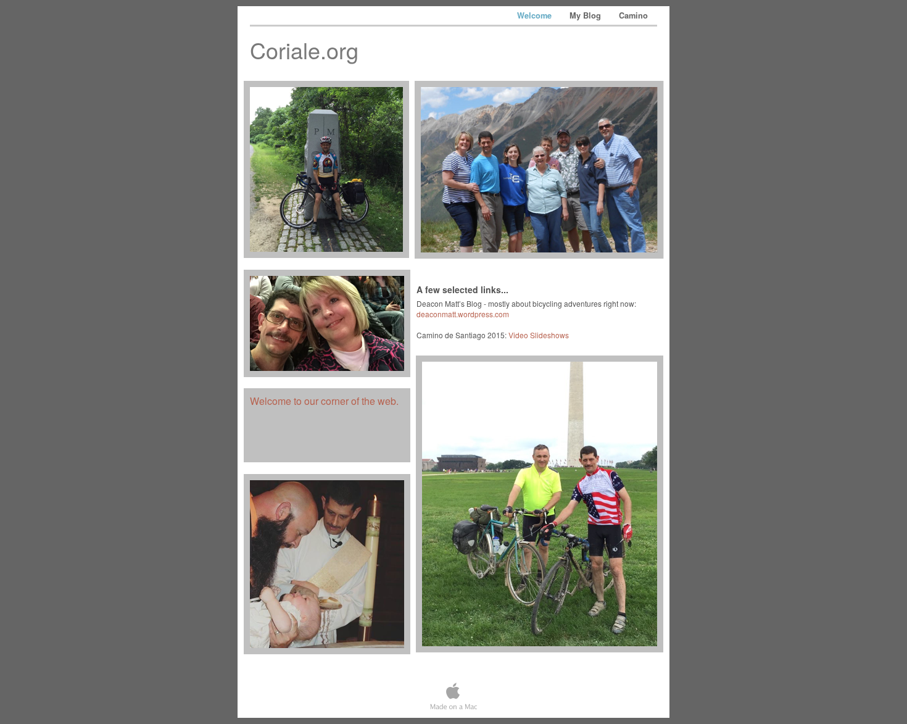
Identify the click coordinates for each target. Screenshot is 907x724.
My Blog (586, 15)
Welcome (535, 15)
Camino (633, 15)
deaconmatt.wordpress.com (462, 314)
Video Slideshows (538, 335)
